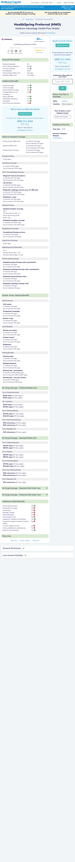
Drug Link (36, 541)
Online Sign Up (25, 114)
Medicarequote (11, 2)
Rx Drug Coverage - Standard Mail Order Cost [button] (21, 488)
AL (23, 19)
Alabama (65, 101)
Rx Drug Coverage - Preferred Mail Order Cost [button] (21, 495)
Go (62, 88)
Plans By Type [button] (47, 2)
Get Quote (35, 2)
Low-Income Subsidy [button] (13, 555)
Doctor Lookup (25, 541)
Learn (59, 2)
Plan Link (14, 541)
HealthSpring (29, 19)
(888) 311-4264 (68, 7)
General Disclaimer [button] (12, 548)
